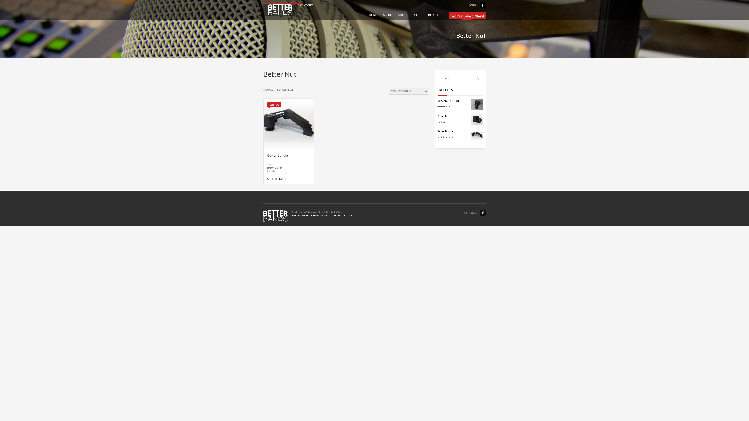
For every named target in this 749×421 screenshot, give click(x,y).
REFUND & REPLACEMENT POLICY (311, 215)
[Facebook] (483, 5)
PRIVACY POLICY (343, 215)
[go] (478, 78)
